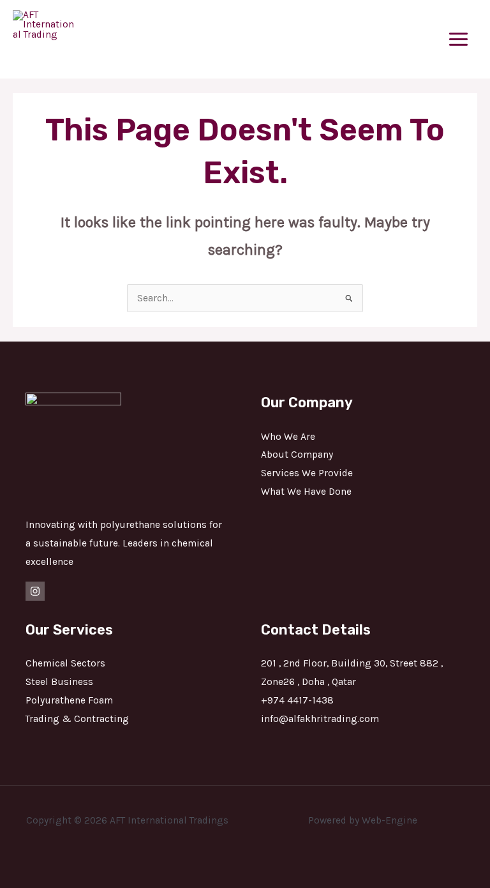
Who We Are (288, 436)
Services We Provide (307, 473)
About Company (297, 454)
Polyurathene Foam (69, 700)
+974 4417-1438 (297, 700)
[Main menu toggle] (458, 38)
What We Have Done (306, 491)
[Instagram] (35, 591)
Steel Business (59, 682)
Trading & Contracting (77, 719)
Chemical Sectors (65, 663)
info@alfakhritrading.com (320, 719)
